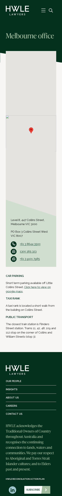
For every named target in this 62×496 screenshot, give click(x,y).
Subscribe (33, 489)
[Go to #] (51, 11)
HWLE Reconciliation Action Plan (25, 479)
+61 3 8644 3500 (30, 244)
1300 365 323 (28, 251)
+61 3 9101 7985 (30, 258)
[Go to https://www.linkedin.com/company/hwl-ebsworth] (12, 490)
